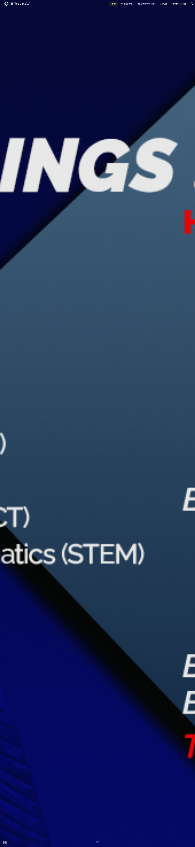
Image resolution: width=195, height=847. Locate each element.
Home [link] (113, 3)
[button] (192, 4)
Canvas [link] (163, 3)
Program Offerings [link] (146, 3)
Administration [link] (179, 3)
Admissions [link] (126, 3)
